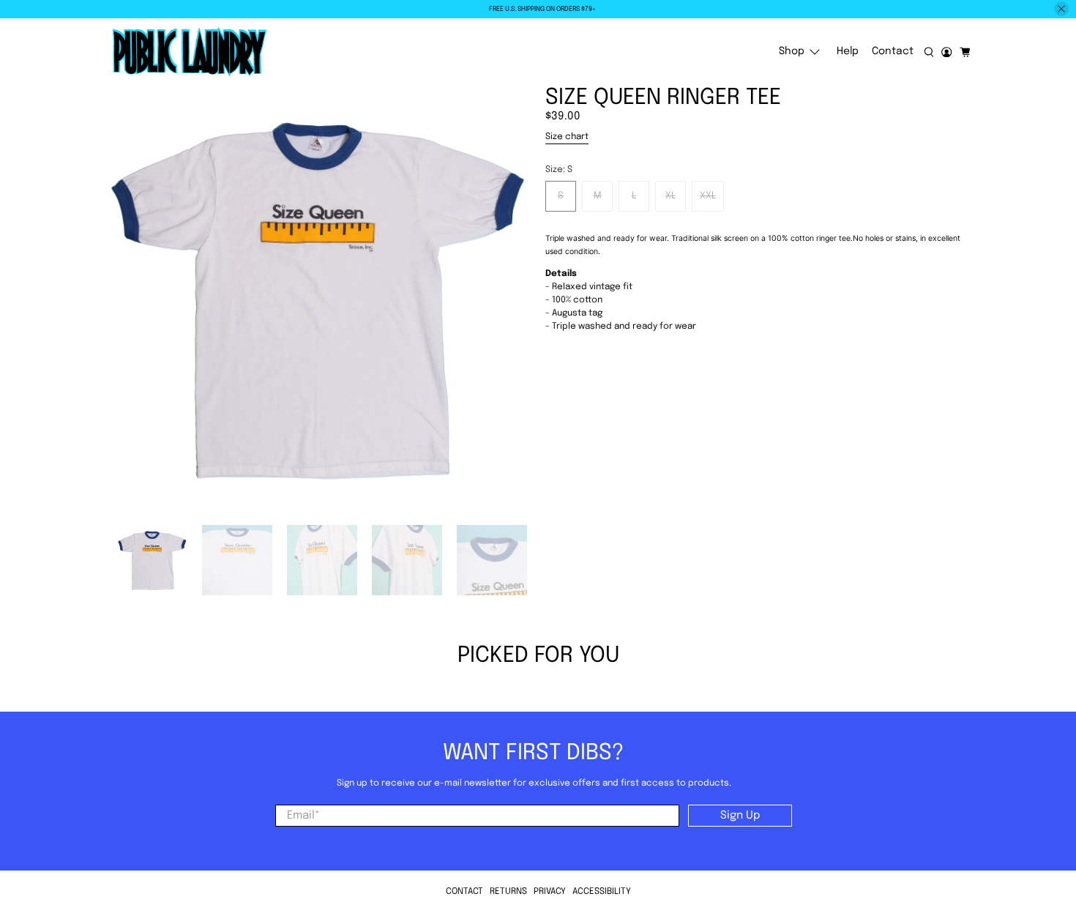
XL (670, 196)
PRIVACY (550, 891)
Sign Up (740, 815)
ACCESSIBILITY (601, 891)
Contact (893, 51)
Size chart (567, 137)
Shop (791, 51)
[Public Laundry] (189, 52)
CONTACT (464, 891)
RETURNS (508, 891)
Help (848, 51)
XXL (708, 196)
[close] (1061, 8)
